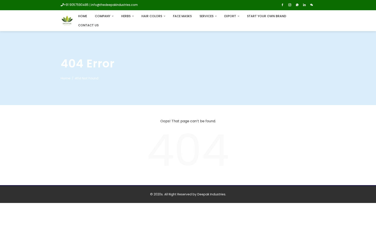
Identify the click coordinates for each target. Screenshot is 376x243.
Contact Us (88, 25)
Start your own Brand (266, 16)
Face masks (182, 16)
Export (230, 16)
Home (82, 16)
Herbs (126, 16)
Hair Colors (151, 16)
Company (102, 16)
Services (206, 16)
